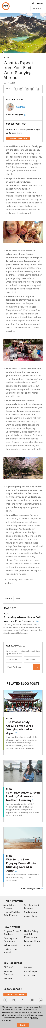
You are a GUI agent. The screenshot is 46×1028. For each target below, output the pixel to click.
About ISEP (29, 975)
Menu (38, 8)
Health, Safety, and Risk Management (31, 934)
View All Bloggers (15, 114)
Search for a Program (9, 906)
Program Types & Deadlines (12, 932)
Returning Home (32, 941)
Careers (28, 967)
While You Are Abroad (10, 951)
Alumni (27, 945)
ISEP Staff (8, 967)
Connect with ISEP (18, 138)
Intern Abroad (31, 916)
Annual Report (31, 971)
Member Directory (8, 973)
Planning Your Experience (10, 939)
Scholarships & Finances (31, 906)
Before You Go (10, 945)
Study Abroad (31, 912)
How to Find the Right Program (11, 913)
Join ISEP (8, 978)
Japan (17, 598)
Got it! (23, 1025)
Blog (6, 57)
